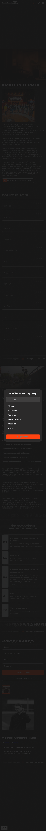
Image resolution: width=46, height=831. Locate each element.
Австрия (12, 415)
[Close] (38, 393)
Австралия (13, 410)
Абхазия (12, 406)
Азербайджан (14, 419)
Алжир (11, 428)
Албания (12, 424)
